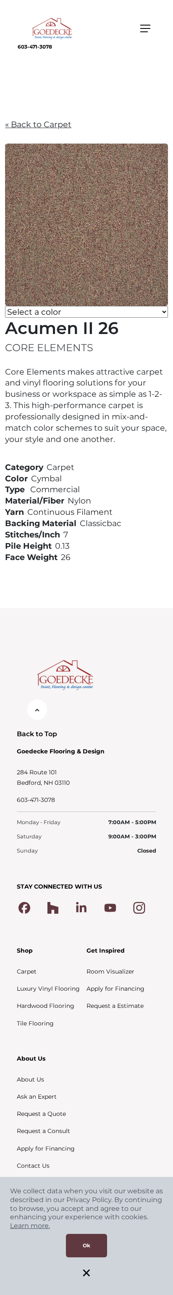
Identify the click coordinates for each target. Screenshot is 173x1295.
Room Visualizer (110, 971)
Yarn (14, 512)
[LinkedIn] (81, 907)
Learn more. (30, 1226)
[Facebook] (24, 907)
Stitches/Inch (32, 534)
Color (16, 478)
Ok (86, 1245)
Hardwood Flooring (45, 1006)
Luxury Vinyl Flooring (48, 988)
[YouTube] (110, 907)
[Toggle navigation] (145, 28)
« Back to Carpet (38, 124)
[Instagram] (139, 907)
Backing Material (40, 523)
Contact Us (33, 1165)
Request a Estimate (115, 1006)
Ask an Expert (37, 1096)
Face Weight (31, 557)
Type (15, 489)
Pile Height (28, 546)
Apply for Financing (115, 988)
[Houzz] (52, 907)
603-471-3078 (35, 47)
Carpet (27, 971)
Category (24, 467)
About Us (30, 1079)
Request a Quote (41, 1114)
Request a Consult (43, 1131)
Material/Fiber (34, 501)
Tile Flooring (35, 1023)
